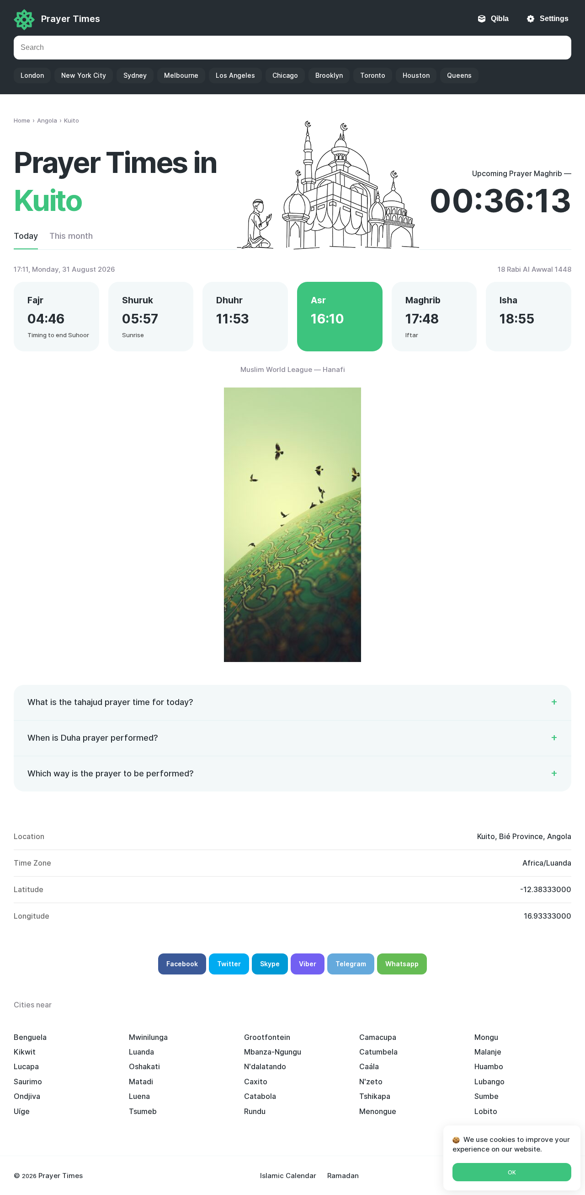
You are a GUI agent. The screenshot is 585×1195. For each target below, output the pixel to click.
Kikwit (25, 1051)
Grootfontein (267, 1037)
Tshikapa (374, 1096)
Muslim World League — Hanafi (292, 369)
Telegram (350, 964)
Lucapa (26, 1066)
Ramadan (343, 1175)
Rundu (255, 1111)
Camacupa (377, 1037)
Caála (369, 1066)
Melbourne (181, 75)
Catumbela (378, 1051)
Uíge (22, 1111)
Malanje (487, 1051)
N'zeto (371, 1081)
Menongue (377, 1111)
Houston (416, 75)
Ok (512, 1172)
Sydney (135, 75)
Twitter (229, 964)
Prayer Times (70, 18)
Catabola (260, 1096)
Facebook (182, 964)
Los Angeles (235, 75)
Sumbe (486, 1096)
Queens (459, 75)
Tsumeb (143, 1111)
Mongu (486, 1037)
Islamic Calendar (288, 1175)
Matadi (141, 1081)
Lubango (489, 1081)
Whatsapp (402, 964)
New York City (83, 75)
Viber (307, 964)
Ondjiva (27, 1096)
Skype (270, 964)
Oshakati (144, 1066)
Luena (139, 1096)
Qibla (500, 18)
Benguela (30, 1037)
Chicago (285, 75)
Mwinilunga (148, 1037)
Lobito (485, 1111)
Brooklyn (329, 75)
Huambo (488, 1066)
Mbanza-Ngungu (272, 1051)
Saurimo (28, 1081)
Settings (554, 18)
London (32, 75)
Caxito (255, 1081)
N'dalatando (265, 1066)
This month (71, 236)
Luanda (141, 1051)
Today (26, 236)
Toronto (372, 75)
